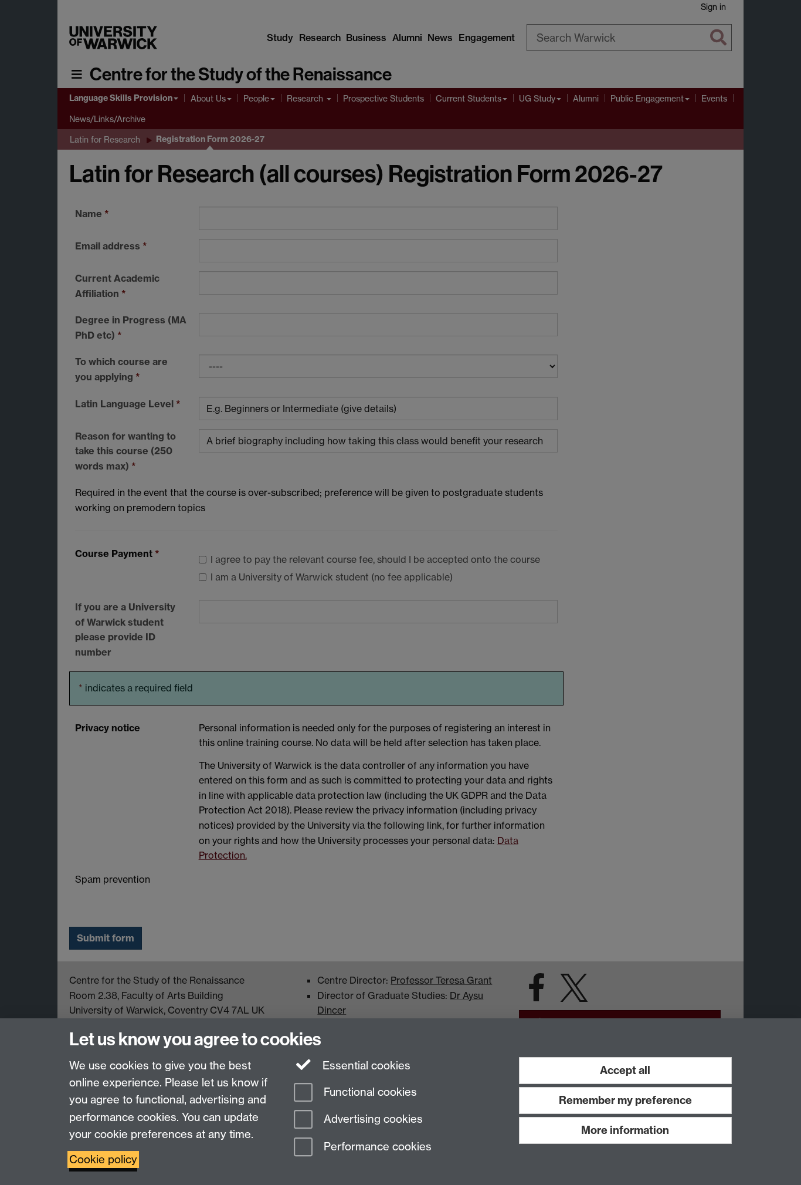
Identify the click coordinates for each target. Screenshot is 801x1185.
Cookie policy (103, 1159)
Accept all (625, 1070)
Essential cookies (365, 1065)
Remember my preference (625, 1100)
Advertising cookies (372, 1119)
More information (625, 1130)
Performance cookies (376, 1147)
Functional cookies (369, 1092)
